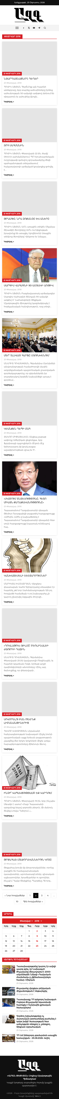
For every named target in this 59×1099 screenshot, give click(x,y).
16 (37, 941)
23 (37, 946)
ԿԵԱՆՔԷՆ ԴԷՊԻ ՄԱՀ (17, 428)
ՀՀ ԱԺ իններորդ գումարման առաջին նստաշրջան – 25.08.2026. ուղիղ (36, 1036)
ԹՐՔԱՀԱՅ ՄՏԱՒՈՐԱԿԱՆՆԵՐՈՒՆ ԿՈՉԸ (28, 859)
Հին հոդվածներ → (33, 901)
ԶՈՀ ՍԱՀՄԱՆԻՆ (14, 145)
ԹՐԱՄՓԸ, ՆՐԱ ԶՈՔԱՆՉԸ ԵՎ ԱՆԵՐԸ (26, 218)
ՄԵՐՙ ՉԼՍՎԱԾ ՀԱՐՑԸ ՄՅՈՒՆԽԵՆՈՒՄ (26, 355)
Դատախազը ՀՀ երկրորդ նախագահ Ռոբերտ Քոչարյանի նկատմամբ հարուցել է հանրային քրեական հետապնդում (36, 1003)
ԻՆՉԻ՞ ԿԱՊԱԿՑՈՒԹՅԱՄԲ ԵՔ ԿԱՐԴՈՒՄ (28, 793)
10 (17, 901)
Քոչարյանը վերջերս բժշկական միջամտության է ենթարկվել (33, 989)
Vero (37, 1096)
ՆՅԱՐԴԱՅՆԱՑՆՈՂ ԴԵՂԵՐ (21, 78)
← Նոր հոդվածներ (15, 895)
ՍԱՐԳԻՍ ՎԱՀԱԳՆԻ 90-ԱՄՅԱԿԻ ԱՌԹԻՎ (29, 285)
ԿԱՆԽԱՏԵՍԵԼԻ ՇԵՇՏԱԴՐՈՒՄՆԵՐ (25, 575)
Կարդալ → (9, 101)
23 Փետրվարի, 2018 (12, 74)
